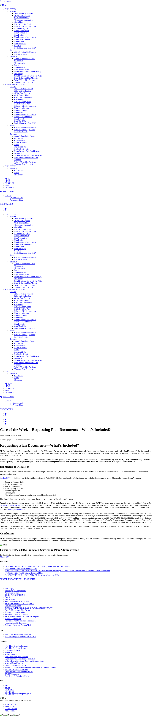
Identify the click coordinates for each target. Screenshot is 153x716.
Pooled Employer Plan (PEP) (25, 48)
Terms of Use (10, 706)
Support (13, 50)
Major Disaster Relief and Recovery (27, 72)
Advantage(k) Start (12, 593)
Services (13, 11)
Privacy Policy (10, 704)
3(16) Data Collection (22, 91)
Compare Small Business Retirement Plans (21, 569)
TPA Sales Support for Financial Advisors (20, 637)
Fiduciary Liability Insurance (25, 26)
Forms (16, 65)
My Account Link (16, 198)
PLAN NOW (5, 557)
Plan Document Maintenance (25, 37)
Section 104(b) (5, 478)
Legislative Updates (21, 69)
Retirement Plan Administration (16, 614)
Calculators (18, 61)
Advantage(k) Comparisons (15, 591)
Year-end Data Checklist (23, 82)
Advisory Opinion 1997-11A (18, 510)
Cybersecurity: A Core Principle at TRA (20, 659)
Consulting (18, 22)
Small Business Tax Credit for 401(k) (28, 76)
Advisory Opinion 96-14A (10, 505)
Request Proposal (20, 54)
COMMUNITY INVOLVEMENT (18, 694)
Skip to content (5, 1)
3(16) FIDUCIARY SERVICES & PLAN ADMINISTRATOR (29, 608)
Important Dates (20, 67)
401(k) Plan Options (22, 16)
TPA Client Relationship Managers (18, 634)
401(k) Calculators (12, 674)
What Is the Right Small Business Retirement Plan (24, 573)
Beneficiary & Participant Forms (17, 676)
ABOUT (8, 179)
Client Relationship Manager (25, 52)
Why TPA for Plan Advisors (25, 162)
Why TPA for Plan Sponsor (24, 80)
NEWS (7, 181)
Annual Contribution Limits (24, 59)
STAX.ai (17, 46)
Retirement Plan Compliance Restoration (20, 621)
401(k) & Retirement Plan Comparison (19, 604)
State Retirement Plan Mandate (26, 78)
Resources (13, 56)
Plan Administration (21, 31)
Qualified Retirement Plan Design (17, 610)
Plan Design (19, 35)
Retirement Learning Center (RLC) (18, 625)
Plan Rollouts (19, 41)
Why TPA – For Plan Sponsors (16, 646)
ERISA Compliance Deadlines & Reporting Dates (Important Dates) (30, 667)
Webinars (17, 160)
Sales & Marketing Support (24, 130)
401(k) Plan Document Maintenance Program (22, 616)
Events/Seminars (20, 143)
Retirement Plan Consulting (15, 612)
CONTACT (9, 183)
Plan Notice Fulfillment (23, 39)
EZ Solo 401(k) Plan (22, 28)
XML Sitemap (10, 711)
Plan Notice (9, 597)
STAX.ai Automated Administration (18, 601)
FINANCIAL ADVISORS (15, 84)
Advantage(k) (10, 589)
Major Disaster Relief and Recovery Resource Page (24, 661)
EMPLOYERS (10, 9)
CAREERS (9, 187)
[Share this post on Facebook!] (5, 424)
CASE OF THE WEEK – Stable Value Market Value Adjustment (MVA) (32, 575)
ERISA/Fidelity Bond (22, 24)
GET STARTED (6, 204)
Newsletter (18, 74)
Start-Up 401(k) (20, 44)
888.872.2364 (8, 192)
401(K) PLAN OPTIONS (15, 595)
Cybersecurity (19, 63)
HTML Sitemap (11, 709)
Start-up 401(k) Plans (13, 606)
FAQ (7, 185)
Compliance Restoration (23, 20)
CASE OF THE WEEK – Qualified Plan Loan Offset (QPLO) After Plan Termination (37, 566)
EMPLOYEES (10, 166)
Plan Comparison (20, 33)
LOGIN (8, 196)
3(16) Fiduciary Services (23, 13)
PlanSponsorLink (16, 200)
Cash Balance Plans (21, 18)
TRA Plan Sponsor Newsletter (16, 670)
